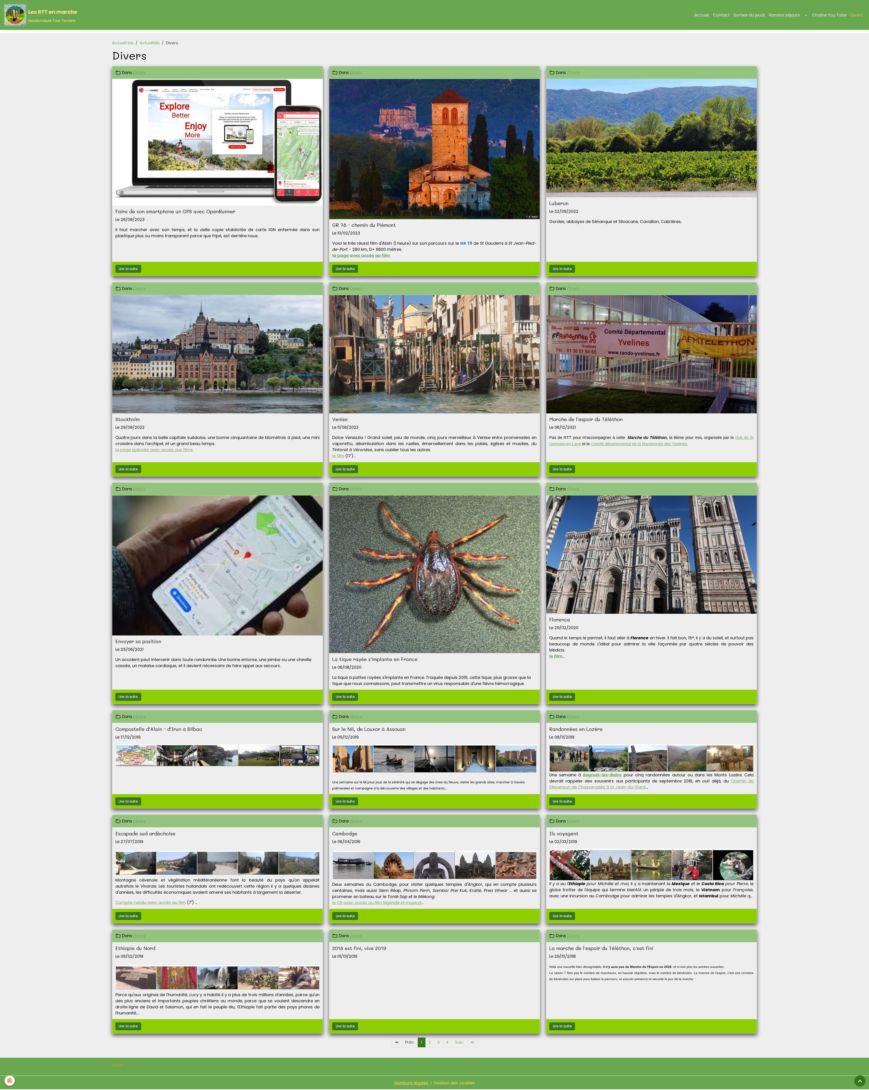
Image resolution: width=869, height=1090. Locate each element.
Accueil (701, 15)
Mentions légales (411, 1083)
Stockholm (127, 419)
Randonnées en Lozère (576, 729)
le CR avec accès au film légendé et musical (377, 902)
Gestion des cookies (454, 1083)
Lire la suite (128, 268)
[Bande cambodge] (434, 865)
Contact (721, 15)
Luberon (558, 203)
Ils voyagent (563, 833)
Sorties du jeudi (749, 15)
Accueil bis (123, 43)
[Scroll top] (860, 1081)
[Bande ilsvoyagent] (651, 864)
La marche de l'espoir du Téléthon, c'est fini (601, 948)
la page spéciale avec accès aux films (154, 450)
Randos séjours (784, 15)
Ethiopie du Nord (135, 948)
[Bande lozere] (651, 758)
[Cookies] (10, 1081)
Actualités (150, 43)
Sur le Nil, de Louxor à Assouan (369, 729)
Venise (340, 419)
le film (338, 456)
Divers (857, 15)
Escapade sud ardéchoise (145, 833)
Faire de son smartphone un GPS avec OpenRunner (175, 211)
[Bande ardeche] (217, 863)
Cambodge (344, 833)
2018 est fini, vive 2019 (359, 948)
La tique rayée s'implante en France (375, 659)
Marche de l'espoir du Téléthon (586, 419)
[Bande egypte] (434, 758)
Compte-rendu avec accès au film (150, 902)
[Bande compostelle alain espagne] (217, 755)
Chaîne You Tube (829, 15)
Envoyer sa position (138, 641)
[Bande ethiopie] (217, 977)
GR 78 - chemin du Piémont (364, 225)
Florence (559, 620)
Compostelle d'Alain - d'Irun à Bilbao (158, 729)
